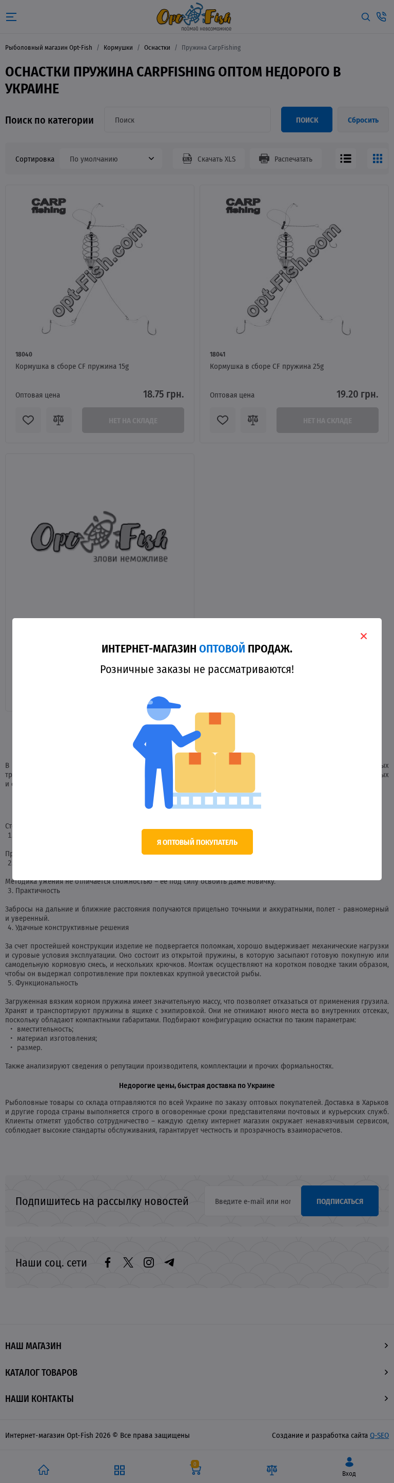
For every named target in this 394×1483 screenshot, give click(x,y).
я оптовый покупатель (197, 841)
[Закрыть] (363, 636)
